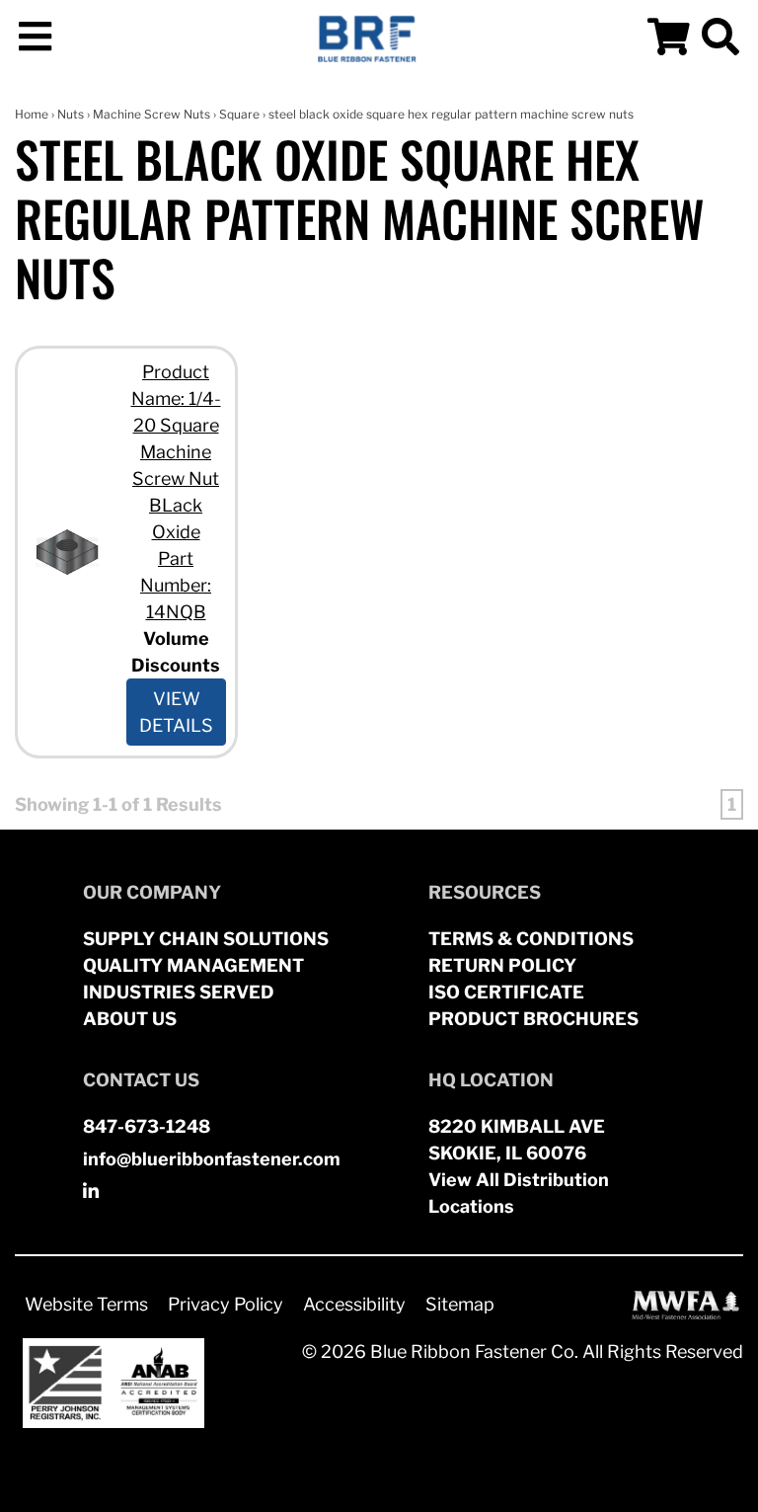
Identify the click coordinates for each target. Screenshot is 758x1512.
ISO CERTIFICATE (506, 992)
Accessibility (354, 1304)
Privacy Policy (225, 1304)
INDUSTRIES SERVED (178, 992)
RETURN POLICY (502, 965)
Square (239, 114)
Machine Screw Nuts (151, 114)
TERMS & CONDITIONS (531, 938)
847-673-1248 (146, 1126)
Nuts (70, 114)
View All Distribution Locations (518, 1193)
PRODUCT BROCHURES (533, 1018)
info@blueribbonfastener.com (212, 1159)
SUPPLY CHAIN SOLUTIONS (206, 938)
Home (31, 114)
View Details (176, 712)
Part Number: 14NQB (175, 585)
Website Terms (86, 1304)
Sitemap (459, 1304)
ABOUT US (130, 1018)
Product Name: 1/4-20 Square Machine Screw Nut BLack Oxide (176, 451)
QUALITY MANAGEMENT (193, 965)
